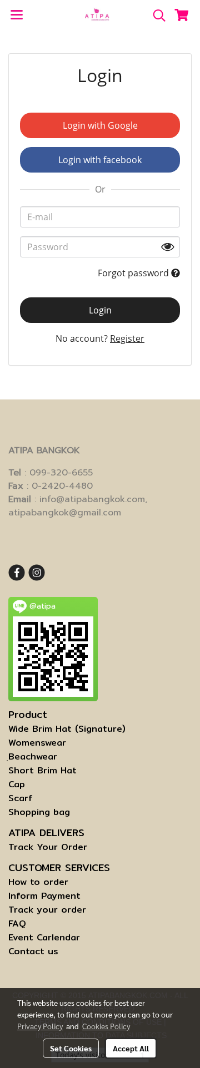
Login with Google (100, 125)
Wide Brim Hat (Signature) (67, 729)
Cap (16, 784)
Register (127, 338)
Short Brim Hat (42, 770)
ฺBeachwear (32, 756)
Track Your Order (47, 847)
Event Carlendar (44, 937)
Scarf (20, 798)
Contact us (33, 951)
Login (100, 310)
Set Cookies (71, 1048)
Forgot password (134, 273)
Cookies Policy (106, 1026)
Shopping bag (39, 812)
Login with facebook (100, 160)
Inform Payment (44, 896)
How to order (38, 882)
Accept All (131, 1048)
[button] (155, 15)
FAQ (17, 923)
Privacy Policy (40, 1026)
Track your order (47, 910)
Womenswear (37, 743)
